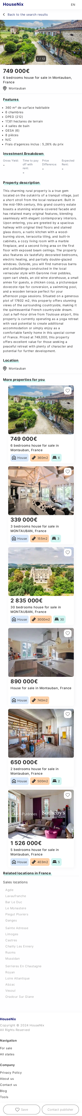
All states (7, 1054)
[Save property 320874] (68, 795)
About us (7, 1079)
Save (24, 1109)
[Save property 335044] (68, 552)
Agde (9, 890)
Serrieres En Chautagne (23, 966)
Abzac (10, 984)
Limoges (11, 934)
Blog (3, 1091)
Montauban (17, 368)
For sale (6, 1048)
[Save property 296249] (68, 471)
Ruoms (10, 952)
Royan (10, 972)
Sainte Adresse (16, 928)
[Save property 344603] (68, 391)
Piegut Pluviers (16, 914)
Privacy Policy (11, 1072)
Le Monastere (15, 908)
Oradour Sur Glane (19, 997)
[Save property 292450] (68, 714)
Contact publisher (60, 1109)
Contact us (8, 1085)
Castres (11, 940)
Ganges (11, 920)
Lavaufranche (15, 896)
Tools (4, 1097)
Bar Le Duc (13, 902)
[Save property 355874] (68, 633)
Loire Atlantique (17, 978)
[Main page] (20, 5)
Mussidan (12, 958)
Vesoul (10, 990)
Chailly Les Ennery (19, 946)
